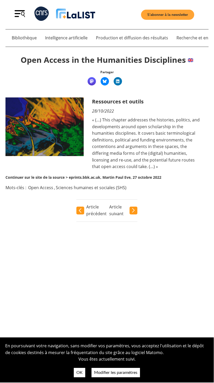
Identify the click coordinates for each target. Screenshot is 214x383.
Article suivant (116, 210)
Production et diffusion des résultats (132, 38)
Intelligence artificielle (66, 38)
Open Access (40, 187)
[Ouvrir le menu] (20, 15)
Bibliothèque (24, 38)
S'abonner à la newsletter (167, 15)
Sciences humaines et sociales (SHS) (91, 187)
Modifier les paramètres (115, 372)
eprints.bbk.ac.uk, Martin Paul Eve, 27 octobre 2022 (115, 177)
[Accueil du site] (75, 15)
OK (79, 372)
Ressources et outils (118, 101)
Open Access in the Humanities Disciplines (103, 59)
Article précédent (96, 210)
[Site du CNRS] (41, 15)
